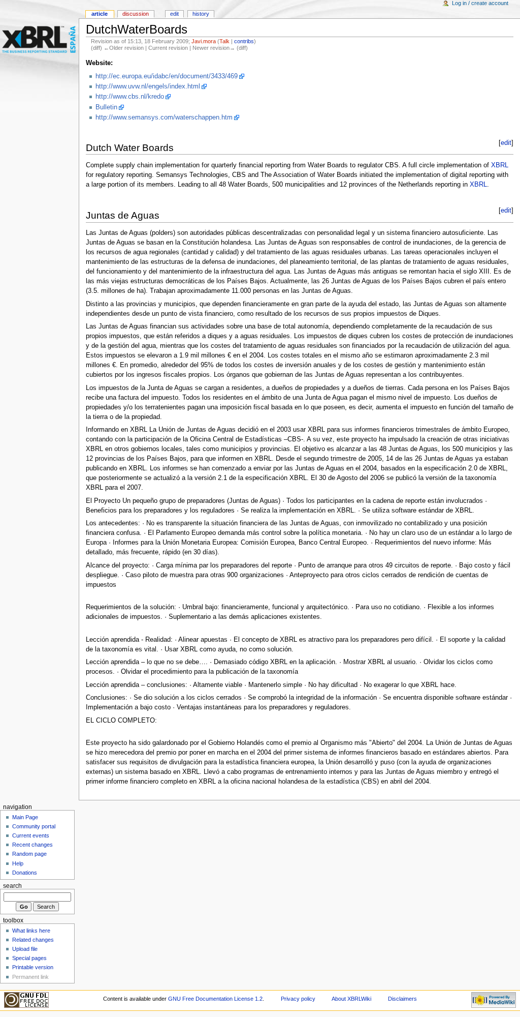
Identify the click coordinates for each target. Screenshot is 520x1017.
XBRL (499, 165)
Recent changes (32, 845)
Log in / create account (480, 3)
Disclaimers (402, 999)
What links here (31, 931)
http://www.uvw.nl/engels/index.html (147, 86)
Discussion (135, 14)
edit (506, 142)
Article (99, 14)
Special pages (29, 958)
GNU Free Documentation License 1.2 (215, 999)
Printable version (32, 967)
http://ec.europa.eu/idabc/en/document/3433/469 (166, 76)
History (200, 14)
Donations (24, 873)
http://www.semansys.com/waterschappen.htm (164, 117)
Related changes (33, 940)
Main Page (25, 817)
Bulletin (106, 107)
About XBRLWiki (351, 999)
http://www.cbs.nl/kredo (129, 96)
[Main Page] (39, 39)
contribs (244, 41)
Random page (29, 854)
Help (17, 863)
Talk (224, 41)
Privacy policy (298, 999)
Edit (174, 14)
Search (12, 886)
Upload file (25, 949)
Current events (30, 835)
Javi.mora (203, 41)
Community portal (33, 826)
